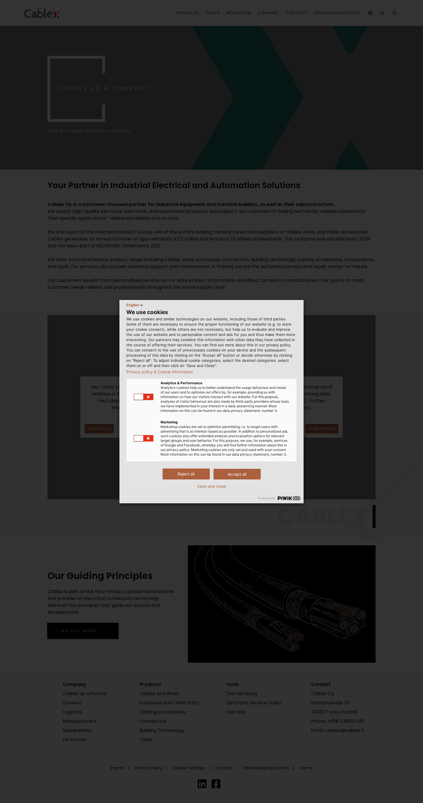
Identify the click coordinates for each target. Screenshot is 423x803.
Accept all (237, 474)
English (132, 305)
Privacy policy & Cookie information (159, 372)
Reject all (186, 473)
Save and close (211, 486)
